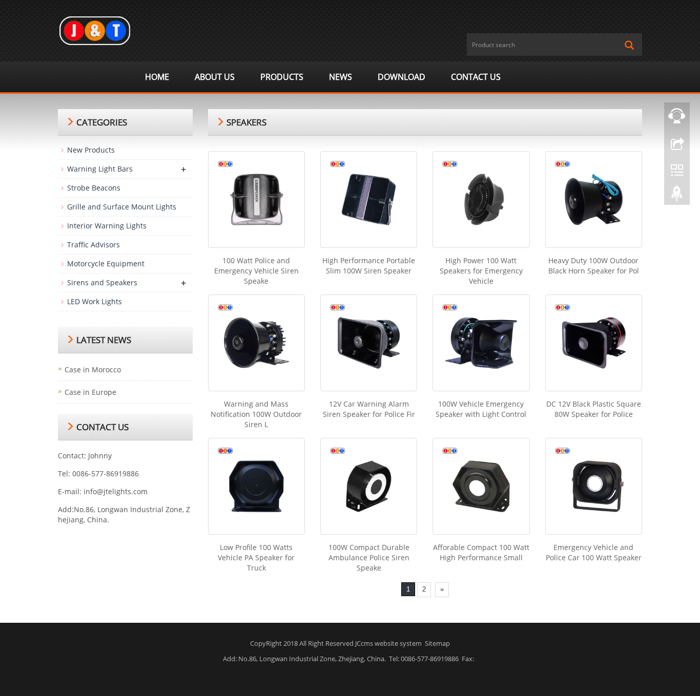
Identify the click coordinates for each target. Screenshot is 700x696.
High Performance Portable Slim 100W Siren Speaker (368, 266)
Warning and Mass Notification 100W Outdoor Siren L (256, 414)
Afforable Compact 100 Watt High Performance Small (481, 552)
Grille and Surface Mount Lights (121, 207)
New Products (91, 150)
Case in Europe (90, 392)
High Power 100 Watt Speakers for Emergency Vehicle (481, 271)
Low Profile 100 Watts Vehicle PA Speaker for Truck (256, 557)
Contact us (476, 76)
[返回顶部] (677, 196)
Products (281, 76)
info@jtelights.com (116, 491)
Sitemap (437, 643)
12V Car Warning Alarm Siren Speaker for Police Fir (369, 409)
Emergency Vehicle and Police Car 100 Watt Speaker (594, 552)
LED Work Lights (94, 301)
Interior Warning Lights (107, 225)
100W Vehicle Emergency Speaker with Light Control (481, 409)
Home (157, 76)
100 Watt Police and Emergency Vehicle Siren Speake (256, 271)
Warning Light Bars (100, 169)
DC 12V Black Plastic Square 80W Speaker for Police (593, 409)
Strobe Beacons (93, 188)
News (340, 76)
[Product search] (629, 45)
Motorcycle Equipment (106, 263)
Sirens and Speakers (102, 282)
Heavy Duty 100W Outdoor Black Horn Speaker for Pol (593, 266)
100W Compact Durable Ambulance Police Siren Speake (368, 557)
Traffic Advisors (93, 244)
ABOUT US (215, 76)
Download (401, 76)
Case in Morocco (93, 369)
